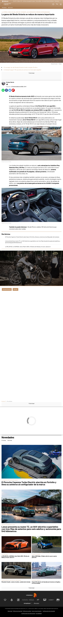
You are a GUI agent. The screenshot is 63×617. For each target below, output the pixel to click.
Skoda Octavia (7, 289)
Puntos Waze (38, 1)
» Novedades (9, 401)
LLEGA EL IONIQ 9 (36, 580)
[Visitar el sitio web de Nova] (25, 600)
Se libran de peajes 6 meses (29, 1)
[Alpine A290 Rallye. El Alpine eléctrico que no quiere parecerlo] (46, 544)
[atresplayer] (53, 4)
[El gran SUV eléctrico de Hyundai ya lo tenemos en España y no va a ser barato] (46, 570)
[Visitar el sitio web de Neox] (18, 600)
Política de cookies (27, 611)
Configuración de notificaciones (28, 613)
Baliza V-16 (19, 1)
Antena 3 (4, 401)
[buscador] (57, 4)
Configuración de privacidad (49, 611)
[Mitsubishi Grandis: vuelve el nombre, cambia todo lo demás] (16, 570)
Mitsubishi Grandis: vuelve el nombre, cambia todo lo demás (16, 582)
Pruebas (4, 7)
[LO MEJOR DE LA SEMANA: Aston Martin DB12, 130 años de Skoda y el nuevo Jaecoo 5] (16, 544)
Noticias (10, 7)
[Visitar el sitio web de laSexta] (11, 600)
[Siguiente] (60, 1)
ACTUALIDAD (5, 554)
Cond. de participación (37, 611)
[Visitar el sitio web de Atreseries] (38, 600)
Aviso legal (10, 611)
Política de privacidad (17, 611)
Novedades (8, 437)
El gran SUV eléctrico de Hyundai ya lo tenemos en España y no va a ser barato (46, 582)
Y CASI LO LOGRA (36, 554)
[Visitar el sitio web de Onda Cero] (44, 600)
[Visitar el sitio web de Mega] (31, 600)
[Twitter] (7, 84)
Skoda (15, 289)
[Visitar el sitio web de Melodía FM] (58, 600)
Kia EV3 (15, 1)
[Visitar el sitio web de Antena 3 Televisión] (5, 600)
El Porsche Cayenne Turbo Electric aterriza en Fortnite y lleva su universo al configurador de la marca (32, 237)
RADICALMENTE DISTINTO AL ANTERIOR (11, 580)
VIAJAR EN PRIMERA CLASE (8, 524)
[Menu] (61, 4)
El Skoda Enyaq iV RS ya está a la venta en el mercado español (22, 70)
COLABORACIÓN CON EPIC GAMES (10, 480)
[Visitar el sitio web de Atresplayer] (28, 603)
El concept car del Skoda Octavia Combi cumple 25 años (20, 67)
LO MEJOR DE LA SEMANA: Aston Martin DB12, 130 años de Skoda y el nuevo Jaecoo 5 (27, 246)
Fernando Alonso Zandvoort (48, 1)
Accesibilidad (39, 613)
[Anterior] (12, 1)
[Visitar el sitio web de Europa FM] (51, 600)
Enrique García (10, 82)
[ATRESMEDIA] (31, 595)
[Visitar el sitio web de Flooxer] (36, 603)
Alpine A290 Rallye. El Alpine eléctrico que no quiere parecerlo (44, 556)
